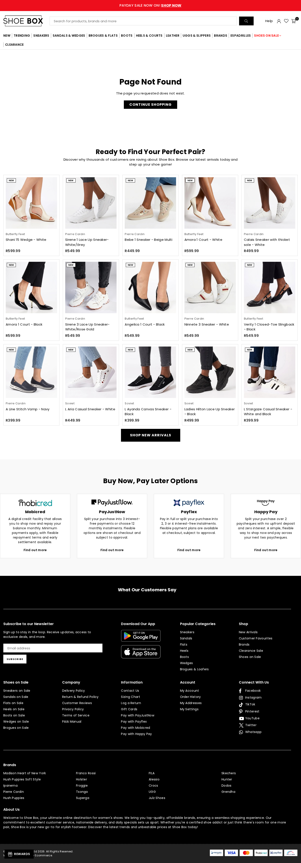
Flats (184, 644)
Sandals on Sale (15, 697)
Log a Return (131, 703)
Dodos (226, 785)
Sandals (186, 638)
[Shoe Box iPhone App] (141, 655)
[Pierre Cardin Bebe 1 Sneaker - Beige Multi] (150, 203)
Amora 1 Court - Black (24, 324)
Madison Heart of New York (24, 773)
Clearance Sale (251, 650)
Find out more (35, 550)
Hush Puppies (13, 798)
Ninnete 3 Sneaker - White (206, 324)
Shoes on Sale (250, 657)
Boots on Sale (14, 715)
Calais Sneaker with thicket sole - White (267, 242)
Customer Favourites (256, 638)
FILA (151, 773)
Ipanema (10, 785)
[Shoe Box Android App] (141, 638)
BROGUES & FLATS (103, 35)
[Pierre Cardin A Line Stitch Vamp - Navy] (31, 372)
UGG (152, 792)
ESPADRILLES (240, 35)
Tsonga (82, 792)
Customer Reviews (77, 703)
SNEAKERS (41, 35)
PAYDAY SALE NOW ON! (150, 5)
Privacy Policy (73, 709)
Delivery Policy (73, 690)
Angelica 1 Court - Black (145, 324)
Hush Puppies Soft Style (22, 779)
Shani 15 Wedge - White (26, 239)
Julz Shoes (157, 798)
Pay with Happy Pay (136, 734)
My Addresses (191, 703)
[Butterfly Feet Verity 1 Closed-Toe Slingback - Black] (269, 287)
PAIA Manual (71, 721)
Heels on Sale (13, 709)
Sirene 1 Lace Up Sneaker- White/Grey (87, 242)
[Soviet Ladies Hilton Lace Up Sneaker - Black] (210, 372)
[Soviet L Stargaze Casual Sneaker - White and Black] (269, 372)
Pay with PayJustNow (137, 715)
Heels (184, 650)
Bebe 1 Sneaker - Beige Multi (148, 239)
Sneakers (187, 632)
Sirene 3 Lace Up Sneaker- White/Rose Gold (87, 327)
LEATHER (172, 35)
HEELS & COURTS (149, 35)
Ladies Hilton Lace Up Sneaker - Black (209, 411)
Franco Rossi (86, 773)
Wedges (186, 663)
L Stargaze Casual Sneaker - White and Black (268, 411)
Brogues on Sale (16, 727)
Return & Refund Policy (80, 697)
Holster (81, 779)
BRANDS (220, 35)
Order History (190, 697)
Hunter (226, 779)
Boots (184, 657)
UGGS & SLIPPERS (197, 35)
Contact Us (130, 690)
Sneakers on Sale (16, 690)
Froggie (82, 785)
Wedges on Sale (16, 721)
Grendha (228, 792)
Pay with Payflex (134, 721)
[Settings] (279, 21)
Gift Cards (129, 709)
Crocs (153, 785)
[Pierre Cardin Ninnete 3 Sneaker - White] (210, 287)
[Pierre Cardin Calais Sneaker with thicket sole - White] (269, 203)
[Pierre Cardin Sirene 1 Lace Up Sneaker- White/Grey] (91, 203)
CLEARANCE (14, 44)
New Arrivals (248, 632)
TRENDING (22, 35)
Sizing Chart (130, 697)
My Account (189, 690)
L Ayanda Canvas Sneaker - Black (148, 411)
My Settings (189, 709)
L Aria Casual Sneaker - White (90, 409)
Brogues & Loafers (194, 669)
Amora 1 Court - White (203, 239)
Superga (82, 798)
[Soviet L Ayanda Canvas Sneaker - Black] (150, 372)
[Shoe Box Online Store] (26, 20)
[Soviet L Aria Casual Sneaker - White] (91, 372)
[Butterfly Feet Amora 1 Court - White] (210, 203)
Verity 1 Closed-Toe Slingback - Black (269, 327)
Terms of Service (75, 715)
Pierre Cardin (13, 792)
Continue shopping (150, 104)
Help (269, 21)
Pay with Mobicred (135, 727)
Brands (244, 644)
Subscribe (15, 659)
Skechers (228, 773)
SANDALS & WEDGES (69, 35)
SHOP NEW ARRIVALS (150, 435)
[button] (293, 21)
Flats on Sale (13, 703)
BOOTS (127, 35)
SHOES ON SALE (266, 35)
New (11, 180)
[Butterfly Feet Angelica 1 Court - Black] (150, 287)
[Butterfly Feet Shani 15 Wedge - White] (31, 203)
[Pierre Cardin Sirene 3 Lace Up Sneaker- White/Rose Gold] (91, 287)
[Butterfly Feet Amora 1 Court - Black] (31, 287)
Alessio (154, 779)
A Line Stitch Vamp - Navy (28, 409)
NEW (6, 35)
